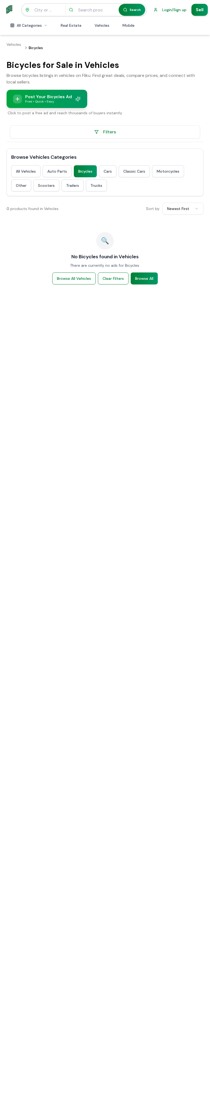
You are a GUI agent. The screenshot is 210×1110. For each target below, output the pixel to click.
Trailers (72, 185)
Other (21, 185)
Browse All (144, 278)
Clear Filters (113, 278)
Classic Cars (134, 171)
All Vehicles (26, 171)
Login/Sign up (174, 9)
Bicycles (85, 171)
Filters (109, 132)
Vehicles (14, 44)
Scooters (46, 185)
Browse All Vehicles (74, 278)
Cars (108, 171)
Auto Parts (57, 171)
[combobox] (182, 209)
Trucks (96, 185)
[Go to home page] (10, 9)
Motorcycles (168, 171)
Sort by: (153, 208)
